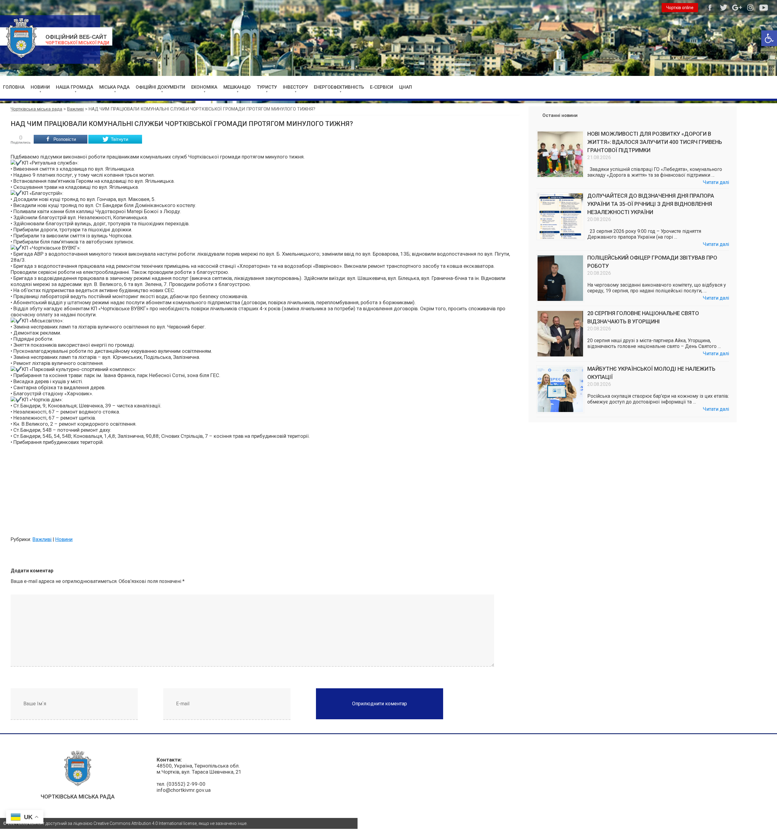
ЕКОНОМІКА (204, 87)
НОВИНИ (40, 87)
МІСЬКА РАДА (114, 87)
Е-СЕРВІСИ (381, 87)
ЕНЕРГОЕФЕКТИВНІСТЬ (339, 87)
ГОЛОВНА (14, 87)
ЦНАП (405, 87)
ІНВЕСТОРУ (295, 87)
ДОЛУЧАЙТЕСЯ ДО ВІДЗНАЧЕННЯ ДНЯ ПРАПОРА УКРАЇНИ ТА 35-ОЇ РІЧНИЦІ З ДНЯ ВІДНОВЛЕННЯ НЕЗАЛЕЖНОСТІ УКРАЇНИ (650, 203)
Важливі (42, 539)
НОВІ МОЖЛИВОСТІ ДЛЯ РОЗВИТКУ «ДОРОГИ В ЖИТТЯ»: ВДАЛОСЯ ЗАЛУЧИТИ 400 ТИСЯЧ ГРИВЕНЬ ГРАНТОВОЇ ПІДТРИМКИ (654, 142)
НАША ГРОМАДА (74, 87)
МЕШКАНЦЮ (237, 87)
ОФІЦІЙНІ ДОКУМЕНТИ (160, 87)
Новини (64, 539)
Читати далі (716, 182)
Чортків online (680, 7)
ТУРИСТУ (267, 87)
